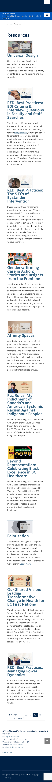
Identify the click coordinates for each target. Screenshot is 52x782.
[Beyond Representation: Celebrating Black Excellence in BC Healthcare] (20, 452)
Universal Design (22, 55)
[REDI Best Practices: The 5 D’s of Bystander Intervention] (20, 181)
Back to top (7, 752)
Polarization (18, 536)
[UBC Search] (47, 3)
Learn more (25, 564)
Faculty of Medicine (10, 736)
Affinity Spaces (21, 335)
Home (10, 24)
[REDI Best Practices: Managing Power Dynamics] (20, 659)
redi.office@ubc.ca (15, 747)
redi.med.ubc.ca (16, 745)
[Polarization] (20, 527)
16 (14, 718)
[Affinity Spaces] (20, 327)
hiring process (20, 133)
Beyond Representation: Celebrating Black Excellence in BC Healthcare (23, 468)
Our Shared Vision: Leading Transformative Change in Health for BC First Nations (26, 596)
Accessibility (6, 778)
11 (40, 715)
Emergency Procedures (10, 775)
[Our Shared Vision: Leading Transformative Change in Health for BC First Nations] (20, 581)
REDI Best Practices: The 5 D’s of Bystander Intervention (25, 195)
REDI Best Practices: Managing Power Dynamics (25, 671)
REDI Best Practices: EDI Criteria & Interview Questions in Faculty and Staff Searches (25, 110)
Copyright (35, 775)
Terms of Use (25, 775)
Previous (14, 715)
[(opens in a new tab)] (20, 94)
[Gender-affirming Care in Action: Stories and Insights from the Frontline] (20, 259)
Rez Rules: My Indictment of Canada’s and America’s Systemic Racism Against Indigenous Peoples (25, 404)
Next (20, 718)
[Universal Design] (20, 47)
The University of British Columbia (18, 5)
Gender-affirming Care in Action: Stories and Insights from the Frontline (25, 273)
